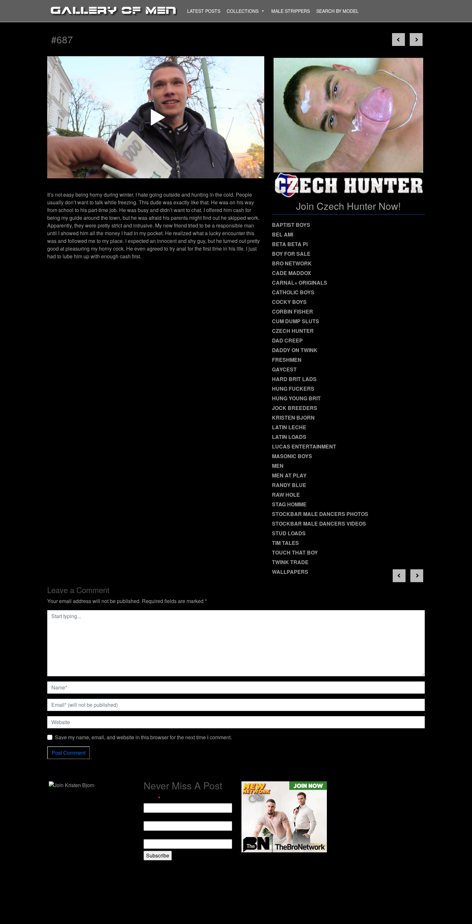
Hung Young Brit (296, 398)
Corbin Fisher (292, 311)
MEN (278, 465)
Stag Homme (289, 504)
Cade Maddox (291, 273)
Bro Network (292, 263)
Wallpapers (290, 571)
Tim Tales (285, 542)
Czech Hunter (293, 330)
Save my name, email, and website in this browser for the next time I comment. (143, 737)
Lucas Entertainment (304, 446)
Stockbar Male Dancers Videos (319, 523)
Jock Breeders (294, 408)
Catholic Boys (293, 292)
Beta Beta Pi (290, 244)
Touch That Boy (295, 552)
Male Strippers (290, 11)
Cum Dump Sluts (295, 321)
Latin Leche (289, 427)
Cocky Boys (289, 302)
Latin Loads (289, 436)
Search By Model (337, 11)
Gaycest (284, 369)
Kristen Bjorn (293, 417)
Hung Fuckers (293, 388)
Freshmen (287, 359)
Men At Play (289, 475)
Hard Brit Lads (294, 379)
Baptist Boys (291, 224)
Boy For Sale (291, 253)
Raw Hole (286, 494)
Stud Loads (289, 533)
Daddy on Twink (295, 350)
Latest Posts (203, 11)
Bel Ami (282, 234)
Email (152, 798)
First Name (156, 817)
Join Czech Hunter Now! (348, 206)
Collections (242, 11)
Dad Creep (287, 340)
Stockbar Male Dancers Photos (320, 514)
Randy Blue (289, 485)
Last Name (156, 835)
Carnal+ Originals (299, 282)
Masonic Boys (292, 456)
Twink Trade (290, 562)
